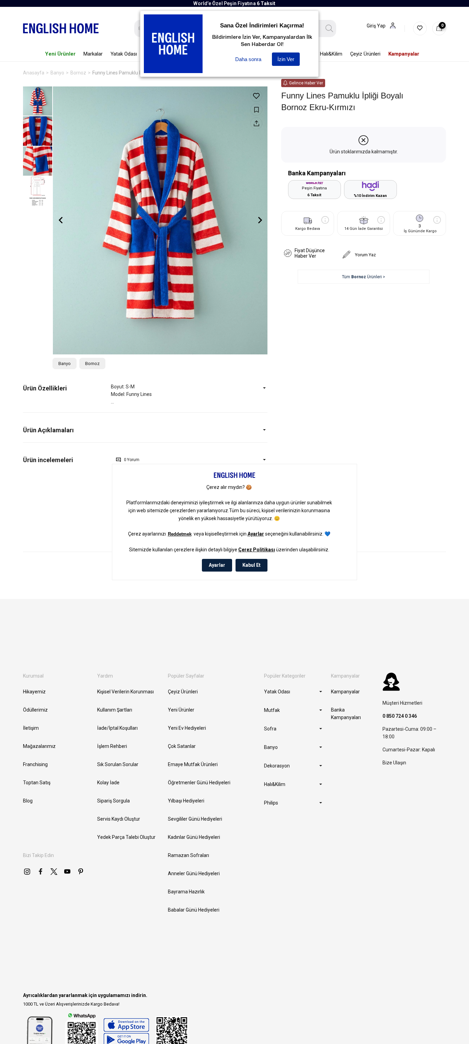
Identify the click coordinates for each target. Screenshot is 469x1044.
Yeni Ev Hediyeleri (187, 728)
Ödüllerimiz (35, 710)
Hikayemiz (34, 691)
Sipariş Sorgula (113, 800)
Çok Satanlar (182, 746)
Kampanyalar (345, 691)
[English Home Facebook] (40, 871)
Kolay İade (108, 782)
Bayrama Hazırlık (186, 891)
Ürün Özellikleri (45, 388)
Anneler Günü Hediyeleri (194, 873)
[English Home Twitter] (54, 871)
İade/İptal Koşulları (117, 728)
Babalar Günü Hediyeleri (193, 910)
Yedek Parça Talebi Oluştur (126, 837)
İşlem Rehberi (112, 746)
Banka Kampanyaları (346, 713)
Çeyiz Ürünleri (183, 691)
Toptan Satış (36, 782)
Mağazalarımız (39, 746)
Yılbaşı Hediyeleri (186, 800)
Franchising (35, 764)
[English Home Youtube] (67, 871)
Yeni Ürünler (181, 710)
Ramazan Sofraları (188, 855)
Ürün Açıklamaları (48, 430)
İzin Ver (285, 59)
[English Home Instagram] (27, 871)
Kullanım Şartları (114, 710)
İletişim (31, 728)
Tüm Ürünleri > (363, 276)
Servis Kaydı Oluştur (118, 819)
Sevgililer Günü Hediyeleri (195, 819)
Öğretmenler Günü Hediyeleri (199, 782)
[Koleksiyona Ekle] (256, 110)
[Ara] (329, 28)
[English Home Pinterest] (81, 871)
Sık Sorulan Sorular (117, 764)
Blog (28, 800)
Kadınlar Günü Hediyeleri (194, 837)
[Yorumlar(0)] (67, 460)
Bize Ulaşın (394, 762)
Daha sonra (248, 59)
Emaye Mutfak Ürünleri (193, 764)
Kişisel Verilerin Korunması (125, 691)
